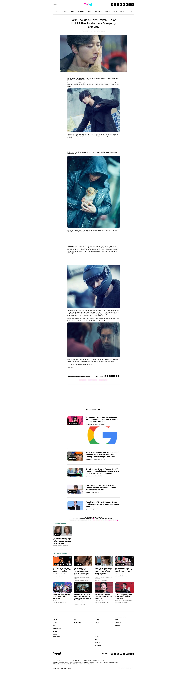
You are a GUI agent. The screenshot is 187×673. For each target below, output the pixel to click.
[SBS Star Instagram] (112, 4)
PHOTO (107, 11)
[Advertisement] (93, 143)
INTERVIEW (98, 11)
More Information (120, 617)
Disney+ (97, 642)
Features (97, 617)
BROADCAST (80, 11)
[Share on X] (114, 376)
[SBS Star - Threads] (132, 4)
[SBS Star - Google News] (129, 4)
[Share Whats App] (105, 376)
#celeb (75, 578)
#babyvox (60, 545)
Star (75, 617)
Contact (117, 625)
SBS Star (55, 617)
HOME (57, 11)
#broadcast (55, 547)
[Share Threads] (110, 376)
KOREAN (55, 4)
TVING (96, 640)
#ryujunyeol (97, 600)
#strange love (109, 577)
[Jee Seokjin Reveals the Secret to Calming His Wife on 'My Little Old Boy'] (62, 561)
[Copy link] (118, 376)
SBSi (94, 518)
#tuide (54, 600)
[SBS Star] (57, 653)
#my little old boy (57, 573)
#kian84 (96, 577)
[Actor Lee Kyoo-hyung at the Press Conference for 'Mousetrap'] (124, 587)
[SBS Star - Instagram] (112, 654)
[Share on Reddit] (116, 376)
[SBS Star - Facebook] (115, 654)
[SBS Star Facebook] (115, 4)
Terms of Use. (56, 668)
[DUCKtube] (127, 4)
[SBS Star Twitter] (118, 4)
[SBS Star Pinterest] (121, 4)
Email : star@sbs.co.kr (103, 660)
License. (69, 668)
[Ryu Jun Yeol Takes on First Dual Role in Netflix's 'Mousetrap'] (104, 587)
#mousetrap (125, 600)
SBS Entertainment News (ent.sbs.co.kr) (105, 520)
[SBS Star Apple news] (124, 4)
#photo (58, 600)
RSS (116, 620)
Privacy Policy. (63, 668)
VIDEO (115, 11)
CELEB (122, 11)
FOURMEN (82, 380)
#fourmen (65, 545)
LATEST (64, 11)
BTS (75, 620)
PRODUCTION (92, 380)
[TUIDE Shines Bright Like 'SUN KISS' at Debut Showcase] (62, 587)
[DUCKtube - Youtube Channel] (127, 654)
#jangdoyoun (102, 577)
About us (118, 622)
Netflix (97, 637)
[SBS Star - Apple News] (124, 654)
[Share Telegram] (107, 376)
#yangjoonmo (86, 577)
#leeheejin (55, 545)
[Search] (131, 11)
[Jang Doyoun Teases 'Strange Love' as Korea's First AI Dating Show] (124, 561)
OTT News (98, 645)
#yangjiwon (76, 577)
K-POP (72, 11)
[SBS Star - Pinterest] (121, 654)
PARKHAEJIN (103, 380)
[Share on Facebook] (112, 376)
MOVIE (90, 11)
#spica (81, 577)
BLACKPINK (77, 622)
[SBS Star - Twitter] (118, 654)
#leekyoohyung (118, 600)
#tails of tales (76, 602)
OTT (96, 634)
